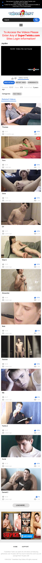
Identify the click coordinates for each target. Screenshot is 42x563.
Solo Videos (17, 94)
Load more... (21, 505)
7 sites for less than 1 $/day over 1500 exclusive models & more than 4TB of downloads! (22, 5)
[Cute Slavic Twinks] (18, 525)
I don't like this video (15, 78)
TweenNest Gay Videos (19, 559)
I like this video (12, 78)
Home (15, 546)
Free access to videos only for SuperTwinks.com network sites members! (20, 2)
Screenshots (33, 82)
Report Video (21, 82)
